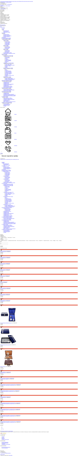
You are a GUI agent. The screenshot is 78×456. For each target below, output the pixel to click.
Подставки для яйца (8, 73)
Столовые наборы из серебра (8, 52)
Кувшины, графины (8, 65)
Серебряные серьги (6, 83)
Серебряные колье (6, 85)
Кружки (6, 66)
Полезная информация (5, 442)
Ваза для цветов (2, 288)
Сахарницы (6, 59)
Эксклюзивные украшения (7, 211)
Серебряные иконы (6, 93)
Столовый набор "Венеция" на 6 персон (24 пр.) (7, 391)
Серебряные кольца (6, 82)
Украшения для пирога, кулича (9, 75)
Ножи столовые (7, 50)
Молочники (6, 61)
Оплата (3, 437)
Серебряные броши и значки (7, 84)
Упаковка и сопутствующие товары (7, 102)
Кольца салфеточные (8, 198)
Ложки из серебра (6, 40)
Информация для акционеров (6, 444)
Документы (3, 443)
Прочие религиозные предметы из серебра (9, 95)
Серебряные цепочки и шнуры (8, 86)
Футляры (5, 232)
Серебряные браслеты (7, 208)
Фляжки (6, 67)
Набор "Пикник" (2, 372)
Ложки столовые (7, 41)
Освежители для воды (8, 72)
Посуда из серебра (4, 183)
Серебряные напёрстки (7, 227)
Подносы (6, 70)
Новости (3, 438)
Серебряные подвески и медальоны (8, 213)
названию (1, 159)
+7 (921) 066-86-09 (2, 8)
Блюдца (6, 58)
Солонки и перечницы (8, 71)
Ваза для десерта (2, 251)
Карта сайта (10, 455)
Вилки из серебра (6, 45)
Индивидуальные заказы (5, 439)
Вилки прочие (7, 48)
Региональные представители (6, 447)
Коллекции (3, 165)
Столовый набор (2, 397)
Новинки (3, 28)
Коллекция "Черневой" (7, 167)
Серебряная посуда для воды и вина (9, 192)
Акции (3, 29)
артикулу (4, 159)
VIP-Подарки (4, 37)
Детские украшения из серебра (8, 89)
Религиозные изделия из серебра (6, 91)
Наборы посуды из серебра (7, 76)
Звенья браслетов (7, 210)
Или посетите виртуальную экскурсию (27, 1)
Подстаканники (7, 57)
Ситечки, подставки (8, 189)
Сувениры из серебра (5, 96)
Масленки (6, 74)
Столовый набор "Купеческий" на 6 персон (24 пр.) (7, 403)
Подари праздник (6, 31)
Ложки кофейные (7, 43)
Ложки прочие (7, 44)
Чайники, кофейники (8, 60)
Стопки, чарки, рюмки (8, 64)
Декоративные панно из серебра (8, 98)
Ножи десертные (7, 180)
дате (18, 159)
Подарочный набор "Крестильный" (5, 344)
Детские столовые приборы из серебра (9, 218)
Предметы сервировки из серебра (8, 196)
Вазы (6, 69)
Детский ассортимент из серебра (6, 87)
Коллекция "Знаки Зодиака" (7, 35)
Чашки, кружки (7, 186)
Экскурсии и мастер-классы (2, 5)
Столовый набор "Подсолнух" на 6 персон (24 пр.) (7, 409)
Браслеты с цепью (7, 209)
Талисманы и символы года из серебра (9, 99)
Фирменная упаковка (6, 105)
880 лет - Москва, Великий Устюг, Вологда (9, 101)
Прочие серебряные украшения (8, 216)
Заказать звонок (2, 454)
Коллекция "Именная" (7, 36)
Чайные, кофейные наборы (9, 78)
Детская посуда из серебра (7, 90)
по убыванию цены (15, 159)
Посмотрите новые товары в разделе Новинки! (15, 1)
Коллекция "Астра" (6, 34)
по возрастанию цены (9, 159)
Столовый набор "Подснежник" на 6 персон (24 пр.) (7, 422)
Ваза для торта (2, 270)
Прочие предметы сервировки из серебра (9, 53)
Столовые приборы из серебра (6, 38)
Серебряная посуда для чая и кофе (8, 55)
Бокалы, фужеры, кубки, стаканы (9, 193)
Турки (6, 191)
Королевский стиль (6, 30)
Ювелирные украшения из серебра (7, 80)
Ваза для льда (2, 276)
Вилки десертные (7, 47)
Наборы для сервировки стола (9, 79)
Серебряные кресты (6, 92)
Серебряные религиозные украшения (9, 94)
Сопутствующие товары (7, 104)
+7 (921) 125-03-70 (7, 5)
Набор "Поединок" (3, 366)
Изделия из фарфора (6, 103)
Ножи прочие (7, 181)
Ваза (1, 282)
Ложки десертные (7, 42)
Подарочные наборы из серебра (6, 170)
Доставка (3, 436)
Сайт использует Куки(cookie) (4, 1)
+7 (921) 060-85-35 (9, 4)
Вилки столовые (7, 46)
